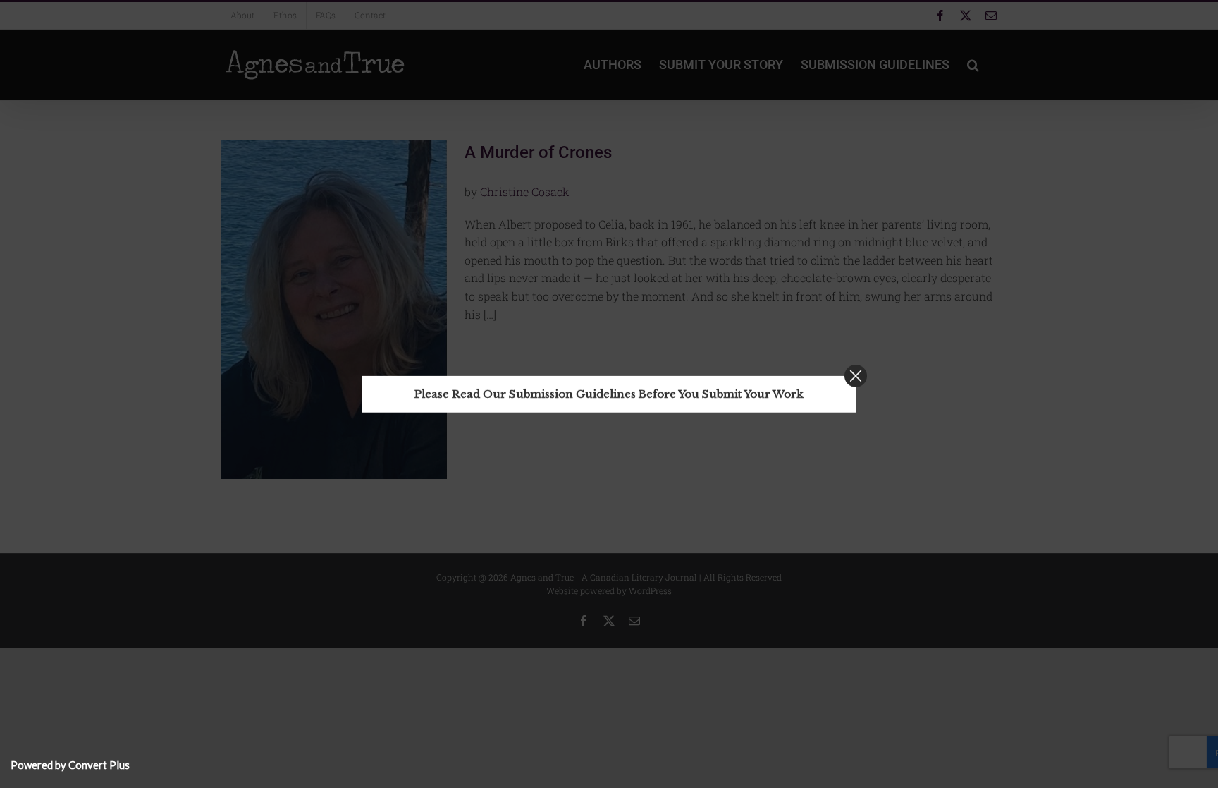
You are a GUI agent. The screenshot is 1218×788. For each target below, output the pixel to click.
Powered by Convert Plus (70, 764)
